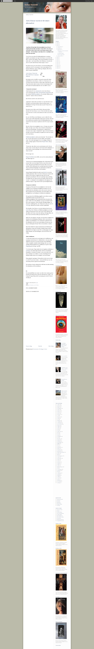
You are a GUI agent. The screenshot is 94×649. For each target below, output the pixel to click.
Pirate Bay (59, 438)
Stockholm (59, 449)
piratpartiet (59, 470)
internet (58, 410)
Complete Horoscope (60, 520)
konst (58, 429)
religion (58, 426)
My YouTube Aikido (60, 516)
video (58, 465)
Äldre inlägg (50, 346)
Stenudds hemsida (60, 499)
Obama (58, 448)
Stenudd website (59, 509)
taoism (58, 479)
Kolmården (59, 480)
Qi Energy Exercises (60, 519)
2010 (58, 65)
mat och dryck (59, 424)
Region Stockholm (30, 157)
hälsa (38, 285)
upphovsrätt (59, 431)
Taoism (58, 510)
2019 (58, 58)
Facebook (58, 500)
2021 (58, 45)
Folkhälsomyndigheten (36, 94)
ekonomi (58, 414)
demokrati (59, 441)
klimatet (58, 440)
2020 (58, 57)
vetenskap (58, 421)
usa (57, 437)
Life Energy (59, 518)
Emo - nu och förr (64, 356)
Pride (58, 471)
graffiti (58, 476)
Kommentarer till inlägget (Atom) (40, 349)
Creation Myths (59, 512)
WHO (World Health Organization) (43, 92)
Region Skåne (45, 141)
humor (58, 453)
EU (57, 444)
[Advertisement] (37, 334)
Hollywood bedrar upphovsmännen (64, 391)
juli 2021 (59, 48)
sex (57, 419)
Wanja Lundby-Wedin (60, 452)
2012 (58, 62)
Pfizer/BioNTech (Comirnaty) (32, 75)
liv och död (59, 481)
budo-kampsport (60, 455)
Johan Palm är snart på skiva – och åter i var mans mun (64, 368)
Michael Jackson (60, 466)
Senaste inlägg (29, 346)
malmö (58, 427)
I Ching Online (59, 514)
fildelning (58, 420)
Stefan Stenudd (31, 4)
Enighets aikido (59, 504)
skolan (58, 459)
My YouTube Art (60, 515)
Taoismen (58, 501)
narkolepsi (28, 250)
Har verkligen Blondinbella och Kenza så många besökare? (64, 345)
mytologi (58, 482)
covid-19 (35, 285)
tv (57, 415)
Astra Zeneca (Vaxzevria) (31, 73)
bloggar (58, 425)
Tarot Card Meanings (60, 513)
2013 (58, 61)
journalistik (59, 408)
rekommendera (38, 91)
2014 (58, 59)
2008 (58, 67)
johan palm (59, 451)
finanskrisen (59, 447)
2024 (58, 42)
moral (58, 413)
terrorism (58, 462)
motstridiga (28, 210)
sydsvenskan (59, 422)
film (58, 432)
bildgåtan (58, 475)
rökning (58, 463)
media (58, 418)
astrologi (58, 474)
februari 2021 (60, 55)
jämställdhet (59, 436)
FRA (58, 454)
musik (58, 409)
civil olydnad (31, 285)
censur (58, 457)
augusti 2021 (60, 46)
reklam (58, 464)
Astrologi (58, 505)
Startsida (40, 346)
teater (58, 460)
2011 (58, 63)
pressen (58, 405)
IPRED (58, 443)
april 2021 (59, 49)
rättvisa (58, 412)
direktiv (45, 172)
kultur (58, 407)
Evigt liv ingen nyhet (61, 54)
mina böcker (59, 458)
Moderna (28, 76)
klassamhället (59, 442)
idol (58, 430)
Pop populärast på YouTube (64, 380)
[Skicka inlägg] (39, 283)
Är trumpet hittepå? (61, 53)
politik (58, 404)
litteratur (58, 416)
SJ (57, 468)
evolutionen (59, 472)
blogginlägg (28, 246)
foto (58, 433)
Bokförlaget (59, 502)
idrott (58, 446)
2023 (58, 44)
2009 (58, 66)
